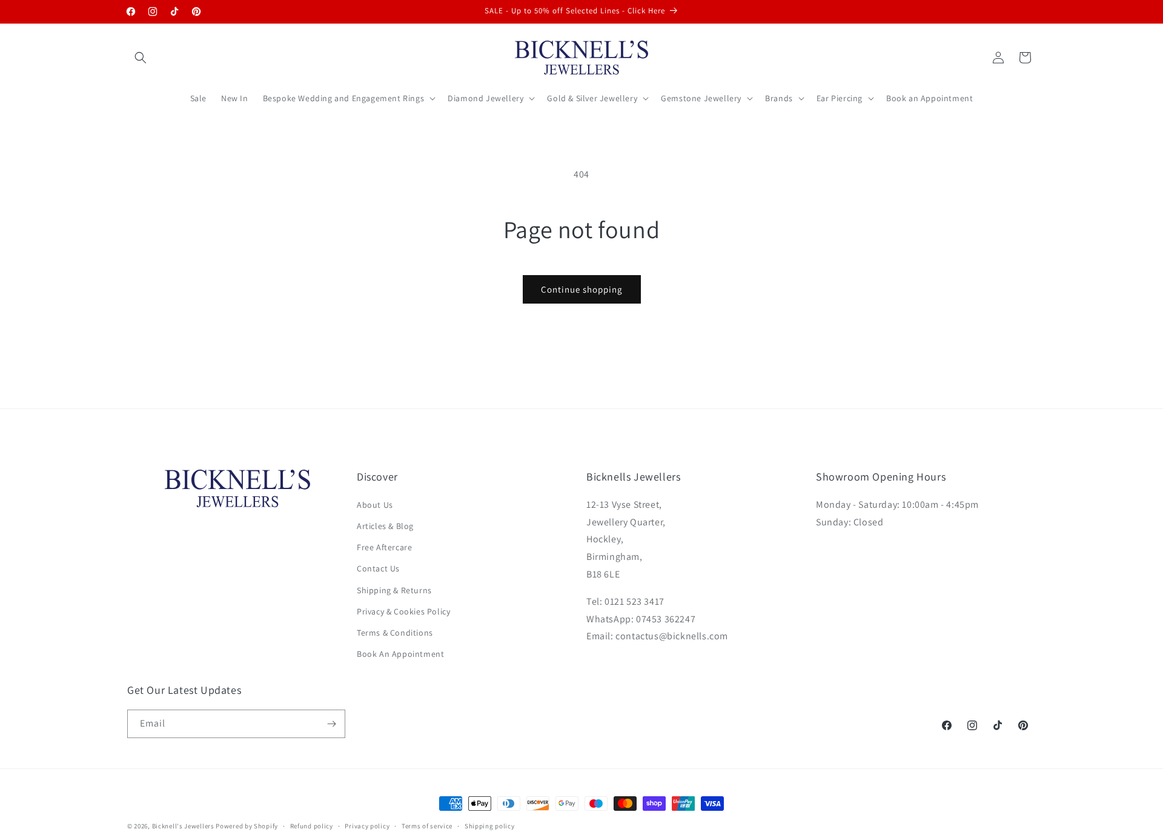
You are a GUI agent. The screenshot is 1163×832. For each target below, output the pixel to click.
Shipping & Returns (394, 589)
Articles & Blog (385, 526)
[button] (140, 57)
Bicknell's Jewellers (183, 826)
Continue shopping (582, 289)
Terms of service (427, 825)
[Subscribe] (331, 724)
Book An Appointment (400, 653)
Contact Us (378, 568)
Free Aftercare (384, 547)
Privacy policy (367, 825)
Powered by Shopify (247, 826)
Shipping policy (490, 825)
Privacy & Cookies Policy (403, 611)
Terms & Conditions (395, 632)
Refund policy (311, 825)
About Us (375, 504)
